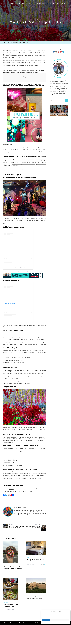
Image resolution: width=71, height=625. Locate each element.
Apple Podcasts (40, 70)
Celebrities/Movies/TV (21, 3)
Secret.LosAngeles (19, 164)
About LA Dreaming (60, 3)
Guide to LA (11, 3)
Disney (29, 3)
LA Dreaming (15, 622)
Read (20, 571)
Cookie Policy (53, 622)
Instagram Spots (10, 498)
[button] (68, 611)
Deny (54, 620)
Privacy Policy (58, 622)
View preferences (64, 620)
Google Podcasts (11, 72)
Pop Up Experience (18, 498)
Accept (46, 620)
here (11, 223)
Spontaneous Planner (41, 164)
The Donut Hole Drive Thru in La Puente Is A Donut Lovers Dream (13, 567)
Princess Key (8, 165)
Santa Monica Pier (40, 159)
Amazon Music (19, 72)
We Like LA (7, 160)
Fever (13, 164)
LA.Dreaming (20, 169)
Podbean (37, 72)
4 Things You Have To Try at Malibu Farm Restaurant (11, 605)
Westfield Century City (29, 164)
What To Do (24, 498)
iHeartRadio (26, 72)
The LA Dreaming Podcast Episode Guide (45, 3)
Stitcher (31, 72)
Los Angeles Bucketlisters (28, 159)
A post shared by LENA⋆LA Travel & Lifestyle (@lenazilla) (18, 267)
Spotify (4, 72)
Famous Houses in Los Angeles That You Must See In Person (35, 597)
